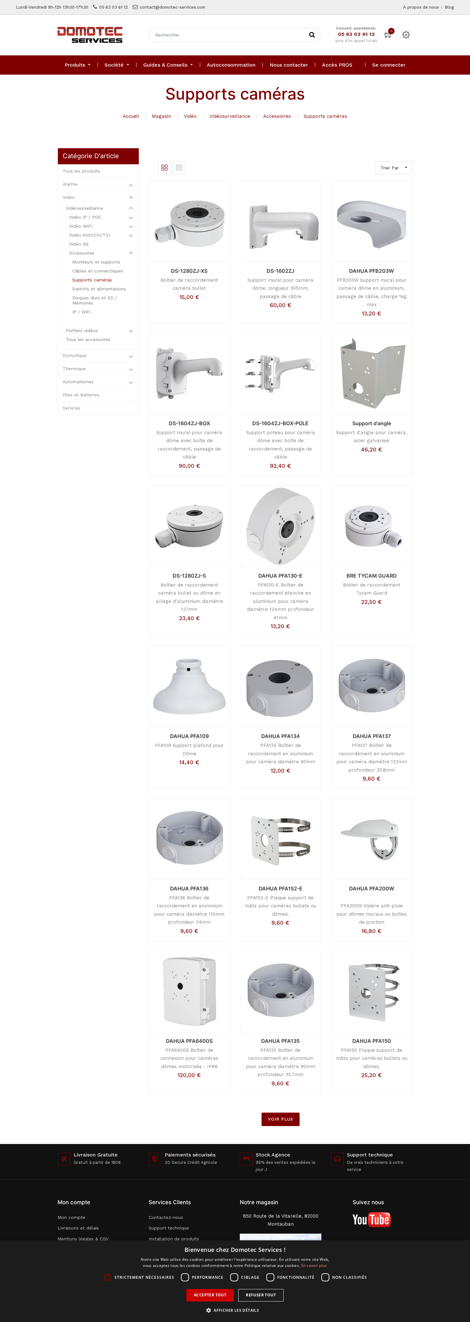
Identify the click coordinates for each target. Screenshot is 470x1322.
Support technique (169, 1227)
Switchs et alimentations (99, 288)
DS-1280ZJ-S (189, 575)
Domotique (75, 355)
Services (71, 407)
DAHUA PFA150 (371, 1041)
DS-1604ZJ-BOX (189, 423)
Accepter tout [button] (210, 1295)
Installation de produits (174, 1238)
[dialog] (235, 1281)
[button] (235, 1310)
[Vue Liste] (179, 167)
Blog (449, 7)
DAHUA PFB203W (371, 271)
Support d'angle (371, 423)
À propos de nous (421, 7)
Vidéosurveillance (229, 116)
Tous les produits (81, 171)
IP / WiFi (81, 311)
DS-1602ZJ (280, 271)
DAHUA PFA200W (371, 888)
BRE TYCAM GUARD (372, 575)
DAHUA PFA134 (280, 736)
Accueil (131, 116)
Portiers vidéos (82, 330)
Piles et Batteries (81, 394)
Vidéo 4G (79, 244)
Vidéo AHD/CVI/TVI (89, 235)
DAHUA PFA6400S (189, 1041)
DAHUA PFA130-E (280, 575)
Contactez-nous (166, 1217)
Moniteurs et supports (96, 261)
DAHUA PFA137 (372, 736)
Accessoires (277, 116)
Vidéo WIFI (80, 226)
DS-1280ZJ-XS (189, 271)
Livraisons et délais (78, 1227)
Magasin (161, 116)
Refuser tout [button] (261, 1295)
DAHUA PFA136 (189, 888)
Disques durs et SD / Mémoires (94, 300)
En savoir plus (314, 1265)
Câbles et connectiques (97, 270)
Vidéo (190, 116)
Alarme (70, 184)
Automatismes (78, 381)
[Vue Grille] (164, 167)
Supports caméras (325, 116)
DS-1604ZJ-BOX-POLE (280, 423)
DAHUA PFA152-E (280, 888)
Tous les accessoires (88, 339)
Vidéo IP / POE (85, 217)
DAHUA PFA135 (280, 1041)
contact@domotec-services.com (172, 7)
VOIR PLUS (280, 1119)
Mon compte (71, 1217)
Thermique (74, 368)
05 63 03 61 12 (113, 7)
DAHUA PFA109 (189, 736)
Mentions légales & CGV (83, 1238)
